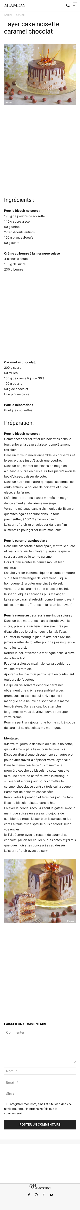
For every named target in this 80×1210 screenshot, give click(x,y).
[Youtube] (51, 1195)
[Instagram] (36, 1195)
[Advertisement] (40, 150)
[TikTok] (43, 1195)
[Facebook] (28, 1195)
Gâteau (20, 15)
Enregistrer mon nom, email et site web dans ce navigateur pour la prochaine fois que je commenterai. (38, 1108)
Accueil (8, 15)
